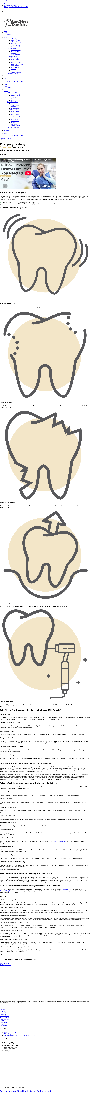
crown (60, 841)
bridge (64, 841)
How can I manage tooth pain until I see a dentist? (14, 922)
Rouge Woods (4, 1024)
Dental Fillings (15, 43)
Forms (5, 80)
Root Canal (14, 70)
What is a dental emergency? (8, 900)
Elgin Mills (3, 1014)
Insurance (6, 77)
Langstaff (2, 1011)
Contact (9, 34)
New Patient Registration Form (15, 81)
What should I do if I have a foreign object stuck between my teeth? (18, 947)
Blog (5, 78)
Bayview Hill (3, 1012)
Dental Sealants (15, 67)
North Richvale (4, 1019)
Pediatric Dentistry (16, 42)
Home (5, 31)
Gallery (6, 75)
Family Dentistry (15, 40)
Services (6, 37)
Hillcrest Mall (4, 1025)
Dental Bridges (15, 58)
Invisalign (13, 53)
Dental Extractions (16, 62)
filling (55, 841)
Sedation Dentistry (16, 72)
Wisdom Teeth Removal (17, 64)
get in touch (66, 889)
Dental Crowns (15, 61)
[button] (45, 900)
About (5, 32)
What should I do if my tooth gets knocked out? (13, 915)
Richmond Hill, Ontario (6, 891)
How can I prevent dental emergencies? (11, 930)
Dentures (13, 69)
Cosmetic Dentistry (12, 48)
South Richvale (4, 1017)
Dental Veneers (15, 51)
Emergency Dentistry (13, 73)
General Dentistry (12, 39)
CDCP (5, 35)
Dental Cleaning (15, 46)
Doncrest (2, 1009)
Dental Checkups (15, 45)
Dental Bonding (15, 59)
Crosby (2, 1020)
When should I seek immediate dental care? (12, 907)
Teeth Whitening (15, 54)
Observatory (3, 1022)
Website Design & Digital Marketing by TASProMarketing (26, 1091)
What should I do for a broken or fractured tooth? (13, 939)
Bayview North (4, 1016)
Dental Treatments (12, 56)
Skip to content (4, 0)
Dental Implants (15, 65)
